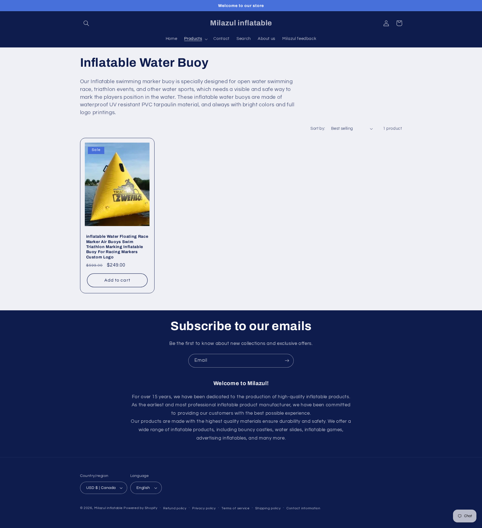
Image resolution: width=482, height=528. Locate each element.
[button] (86, 23)
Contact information (303, 508)
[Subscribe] (287, 361)
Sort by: (317, 128)
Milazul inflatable (108, 508)
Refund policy (175, 508)
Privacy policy (204, 508)
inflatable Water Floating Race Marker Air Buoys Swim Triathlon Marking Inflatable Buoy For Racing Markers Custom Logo (117, 246)
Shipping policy (268, 508)
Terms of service (235, 508)
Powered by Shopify (140, 508)
